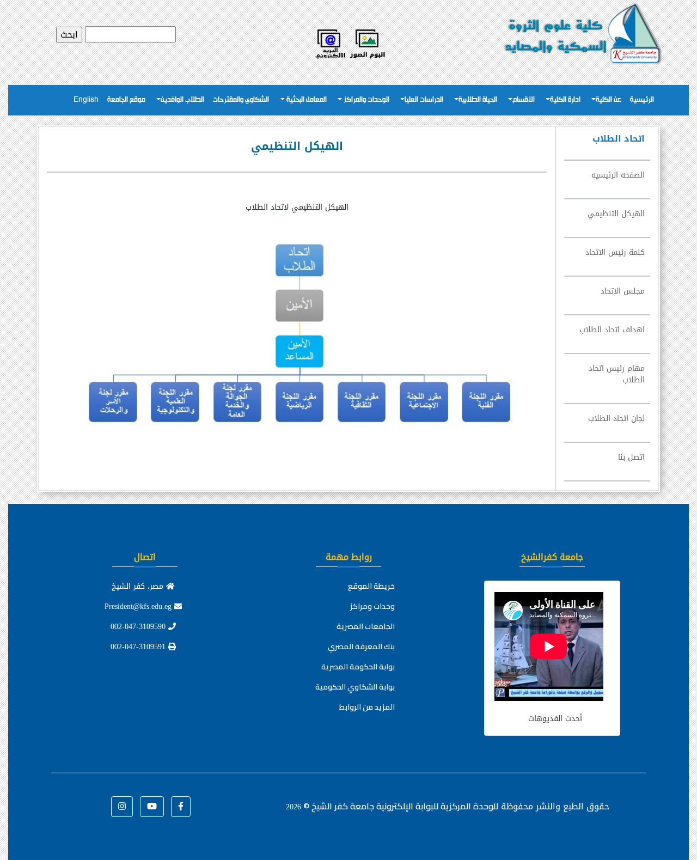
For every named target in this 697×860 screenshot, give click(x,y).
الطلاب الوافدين (182, 100)
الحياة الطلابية (477, 100)
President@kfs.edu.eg (139, 606)
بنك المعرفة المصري (361, 646)
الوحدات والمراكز (365, 100)
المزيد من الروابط (367, 707)
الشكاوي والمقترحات (241, 100)
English (86, 100)
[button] (181, 806)
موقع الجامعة (126, 100)
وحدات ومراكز (372, 606)
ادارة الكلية (565, 100)
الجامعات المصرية (366, 626)
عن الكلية (608, 100)
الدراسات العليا (424, 100)
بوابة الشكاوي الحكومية (355, 687)
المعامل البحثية (306, 100)
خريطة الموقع (371, 586)
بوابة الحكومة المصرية (358, 667)
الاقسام (523, 100)
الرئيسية (642, 100)
